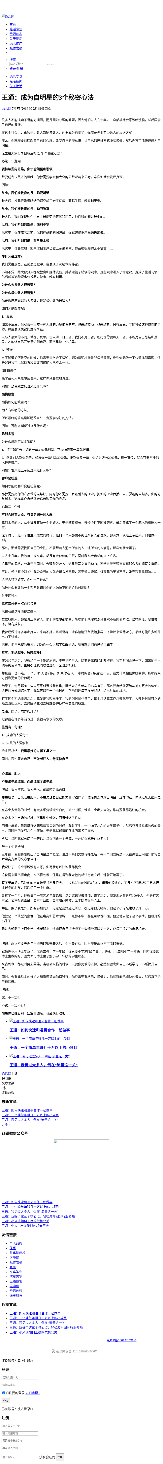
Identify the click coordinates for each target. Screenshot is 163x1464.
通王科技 (16, 1295)
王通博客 (16, 1281)
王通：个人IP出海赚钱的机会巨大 (25, 1226)
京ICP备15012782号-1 (122, 1340)
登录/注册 (16, 68)
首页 (13, 24)
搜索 (13, 59)
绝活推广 (16, 43)
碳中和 (14, 1286)
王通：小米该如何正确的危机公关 (25, 1221)
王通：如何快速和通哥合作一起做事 (40, 1030)
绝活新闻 (16, 81)
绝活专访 (16, 29)
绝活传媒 (16, 1291)
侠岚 (13, 1248)
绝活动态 (16, 34)
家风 (13, 1267)
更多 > (6, 1124)
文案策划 (16, 1272)
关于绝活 (16, 38)
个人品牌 (16, 1243)
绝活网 (6, 1073)
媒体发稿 (16, 48)
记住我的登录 (15, 1393)
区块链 (14, 1257)
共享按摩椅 (17, 1253)
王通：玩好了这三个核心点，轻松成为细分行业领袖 (38, 1216)
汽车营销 (16, 1276)
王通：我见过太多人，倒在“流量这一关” (44, 1065)
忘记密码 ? (32, 1393)
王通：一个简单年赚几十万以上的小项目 (44, 1047)
